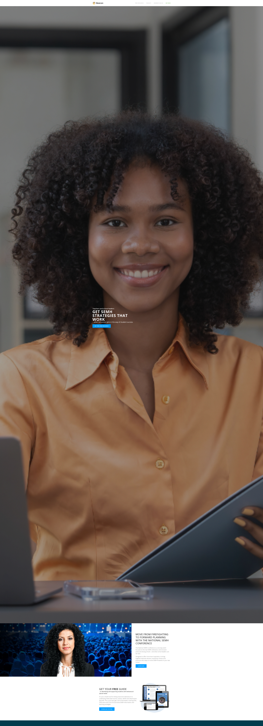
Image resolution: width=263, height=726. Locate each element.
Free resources (139, 3)
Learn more (141, 666)
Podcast (148, 3)
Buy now (168, 3)
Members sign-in (158, 3)
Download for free (106, 709)
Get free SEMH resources (102, 326)
